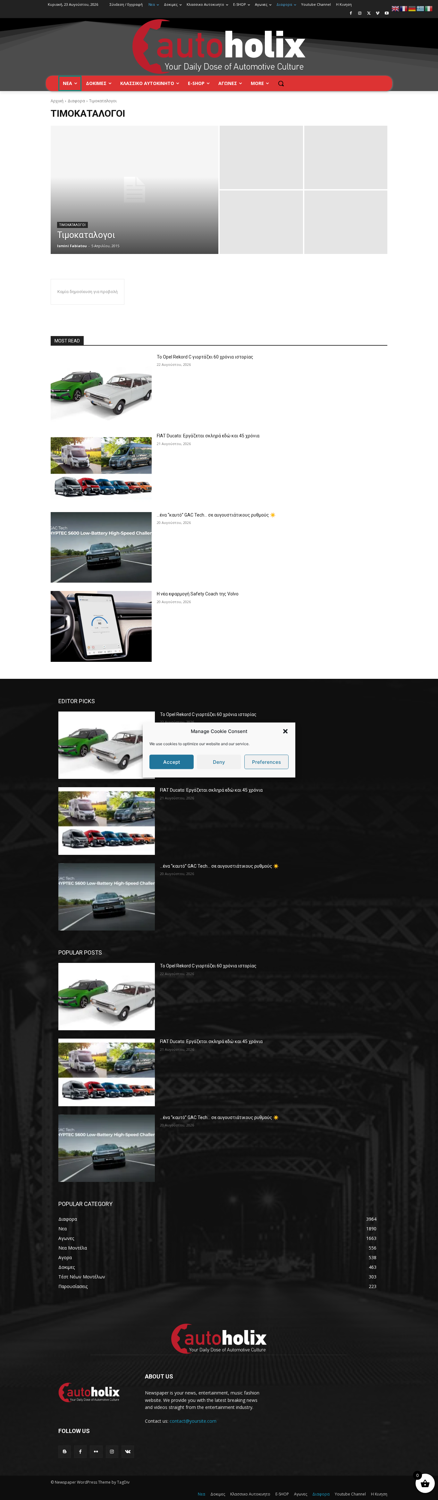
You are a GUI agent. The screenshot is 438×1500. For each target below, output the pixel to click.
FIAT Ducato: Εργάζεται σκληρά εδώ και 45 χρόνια (208, 435)
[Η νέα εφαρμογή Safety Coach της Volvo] (101, 626)
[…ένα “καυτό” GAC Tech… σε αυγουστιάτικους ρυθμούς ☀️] (101, 547)
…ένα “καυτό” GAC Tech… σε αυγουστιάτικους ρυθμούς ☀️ (216, 515)
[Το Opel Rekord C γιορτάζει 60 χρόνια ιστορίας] (101, 389)
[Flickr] (96, 1451)
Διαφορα (76, 101)
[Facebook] (351, 13)
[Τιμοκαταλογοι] (134, 190)
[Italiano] (429, 8)
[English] (396, 8)
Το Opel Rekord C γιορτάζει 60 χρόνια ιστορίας (205, 356)
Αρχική (57, 101)
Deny (219, 762)
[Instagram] (360, 13)
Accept (171, 762)
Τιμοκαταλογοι (72, 225)
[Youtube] (386, 13)
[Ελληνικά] (421, 8)
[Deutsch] (412, 8)
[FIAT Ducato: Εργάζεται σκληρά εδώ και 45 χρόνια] (101, 468)
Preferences (266, 762)
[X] (369, 13)
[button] (285, 731)
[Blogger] (64, 1451)
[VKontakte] (128, 1451)
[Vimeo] (377, 13)
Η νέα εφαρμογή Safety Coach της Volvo (198, 593)
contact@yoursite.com (193, 1421)
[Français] (404, 8)
